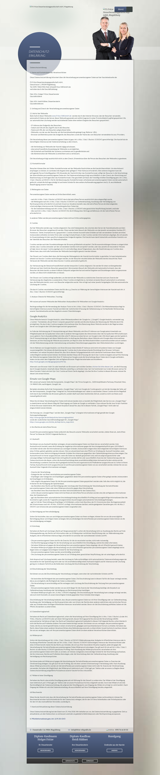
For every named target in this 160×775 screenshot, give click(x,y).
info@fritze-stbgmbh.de (81, 730)
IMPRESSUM (90, 761)
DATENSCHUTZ (70, 761)
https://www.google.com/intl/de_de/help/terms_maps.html (52, 422)
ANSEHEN (114, 750)
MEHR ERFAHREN (45, 750)
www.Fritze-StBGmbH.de (61, 116)
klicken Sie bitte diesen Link (102, 367)
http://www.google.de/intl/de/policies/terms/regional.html (51, 417)
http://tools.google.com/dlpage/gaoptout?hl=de (48, 362)
